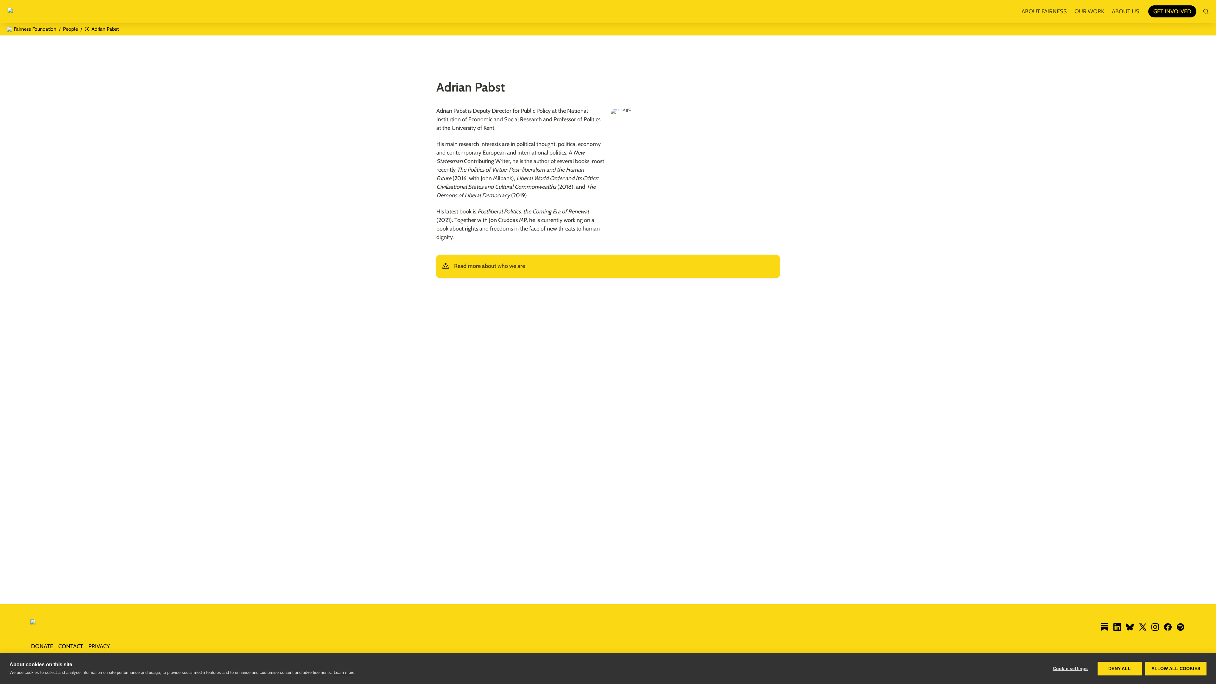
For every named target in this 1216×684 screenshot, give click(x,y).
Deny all (1119, 668)
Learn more (344, 672)
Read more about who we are (489, 266)
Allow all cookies (1175, 668)
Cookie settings (1070, 668)
